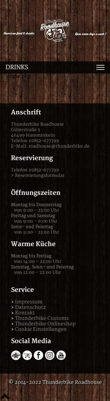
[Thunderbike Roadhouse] (55, 30)
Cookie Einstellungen (41, 329)
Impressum (28, 302)
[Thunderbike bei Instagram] (50, 359)
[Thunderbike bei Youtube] (61, 359)
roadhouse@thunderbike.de (59, 146)
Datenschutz (30, 307)
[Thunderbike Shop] (27, 359)
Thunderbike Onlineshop (45, 324)
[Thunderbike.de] (16, 359)
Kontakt (25, 313)
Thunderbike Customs (42, 318)
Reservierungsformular (39, 175)
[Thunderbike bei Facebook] (38, 359)
